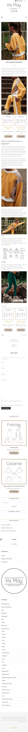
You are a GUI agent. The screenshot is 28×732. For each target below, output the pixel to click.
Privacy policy (4, 561)
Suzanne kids (5, 702)
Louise (3, 668)
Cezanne (4, 637)
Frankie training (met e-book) (20, 128)
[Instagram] (1, 539)
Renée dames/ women (7, 683)
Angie (3, 631)
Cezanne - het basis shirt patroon (8, 530)
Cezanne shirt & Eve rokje (7, 527)
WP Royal (24, 717)
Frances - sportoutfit (5, 524)
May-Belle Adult (5, 674)
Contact (3, 555)
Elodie (3, 646)
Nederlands (19, 0)
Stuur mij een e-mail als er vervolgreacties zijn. (11, 401)
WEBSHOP (14, 416)
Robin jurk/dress (5, 692)
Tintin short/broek (6, 705)
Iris (3, 335)
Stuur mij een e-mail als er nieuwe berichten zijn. (11, 405)
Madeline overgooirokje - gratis (9, 677)
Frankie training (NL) (8, 128)
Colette (3, 643)
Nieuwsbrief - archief (22, 718)
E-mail (2, 368)
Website (3, 374)
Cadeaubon (3, 613)
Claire (3, 640)
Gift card (5, 720)
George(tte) (4, 655)
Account (24, 720)
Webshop (6, 718)
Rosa (3, 696)
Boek (2, 610)
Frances (3, 649)
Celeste (3, 634)
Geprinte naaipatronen (6, 607)
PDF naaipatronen (5, 604)
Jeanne (3, 659)
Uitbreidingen (4, 616)
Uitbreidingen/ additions (13, 718)
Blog (2, 619)
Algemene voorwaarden (6, 558)
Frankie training (5, 652)
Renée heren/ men (6, 689)
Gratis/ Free (10, 720)
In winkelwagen (14, 453)
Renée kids (4, 686)
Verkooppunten (16, 720)
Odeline (3, 680)
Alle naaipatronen (5, 628)
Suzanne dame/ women (7, 699)
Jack (3, 662)
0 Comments (24, 335)
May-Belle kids (5, 671)
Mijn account (4, 625)
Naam (2, 362)
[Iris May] (14, 5)
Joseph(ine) (4, 665)
